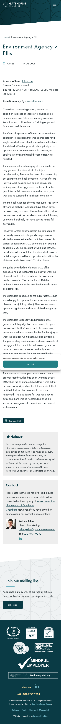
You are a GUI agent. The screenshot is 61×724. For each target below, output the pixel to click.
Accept (30, 364)
